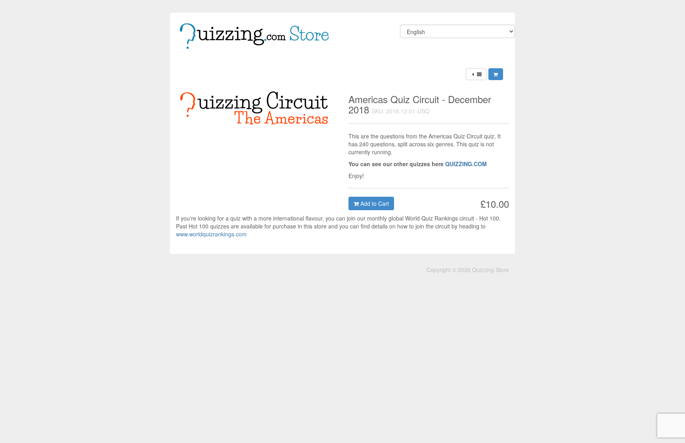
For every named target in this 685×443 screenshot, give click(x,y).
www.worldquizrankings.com (211, 234)
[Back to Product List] (476, 74)
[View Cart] (495, 74)
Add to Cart (374, 203)
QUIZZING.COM (466, 164)
